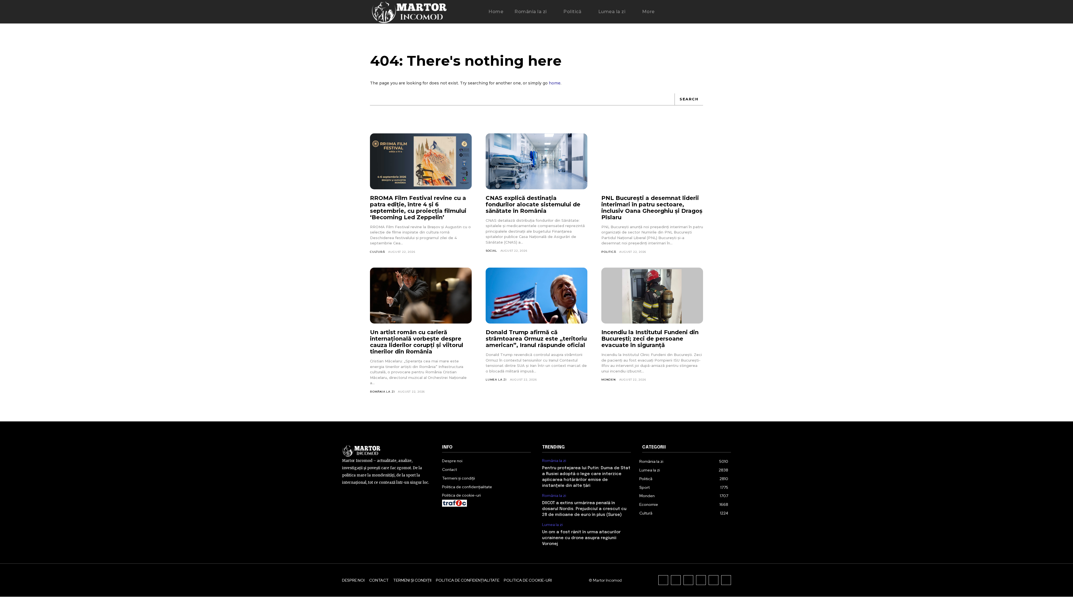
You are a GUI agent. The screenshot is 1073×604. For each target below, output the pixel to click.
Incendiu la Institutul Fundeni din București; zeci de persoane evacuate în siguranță (650, 338)
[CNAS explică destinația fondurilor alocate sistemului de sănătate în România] (536, 161)
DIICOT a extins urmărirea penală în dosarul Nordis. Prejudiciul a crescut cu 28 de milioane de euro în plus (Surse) (584, 509)
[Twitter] (713, 580)
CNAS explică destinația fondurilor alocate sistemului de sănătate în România (533, 204)
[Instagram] (676, 580)
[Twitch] (701, 580)
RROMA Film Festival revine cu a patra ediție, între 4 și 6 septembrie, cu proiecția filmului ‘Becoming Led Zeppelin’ (418, 208)
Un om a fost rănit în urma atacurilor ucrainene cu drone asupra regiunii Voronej (581, 538)
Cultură (377, 252)
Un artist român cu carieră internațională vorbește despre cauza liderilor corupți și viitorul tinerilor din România (416, 342)
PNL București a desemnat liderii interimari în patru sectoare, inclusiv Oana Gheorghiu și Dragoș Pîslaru (651, 208)
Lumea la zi (496, 379)
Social (491, 251)
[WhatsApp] (726, 580)
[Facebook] (663, 580)
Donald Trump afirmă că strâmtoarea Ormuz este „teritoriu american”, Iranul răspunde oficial (536, 338)
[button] (677, 12)
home (555, 83)
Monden (608, 379)
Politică (608, 252)
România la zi (382, 391)
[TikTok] (688, 580)
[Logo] (409, 11)
